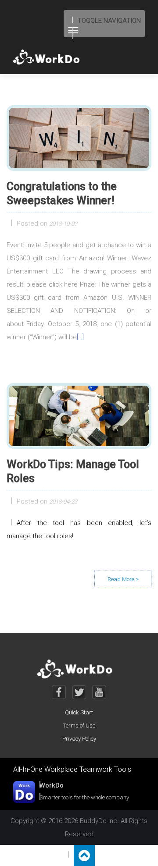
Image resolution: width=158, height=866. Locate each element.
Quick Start (79, 712)
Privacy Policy (79, 738)
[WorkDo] (49, 57)
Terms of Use (79, 725)
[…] (80, 337)
